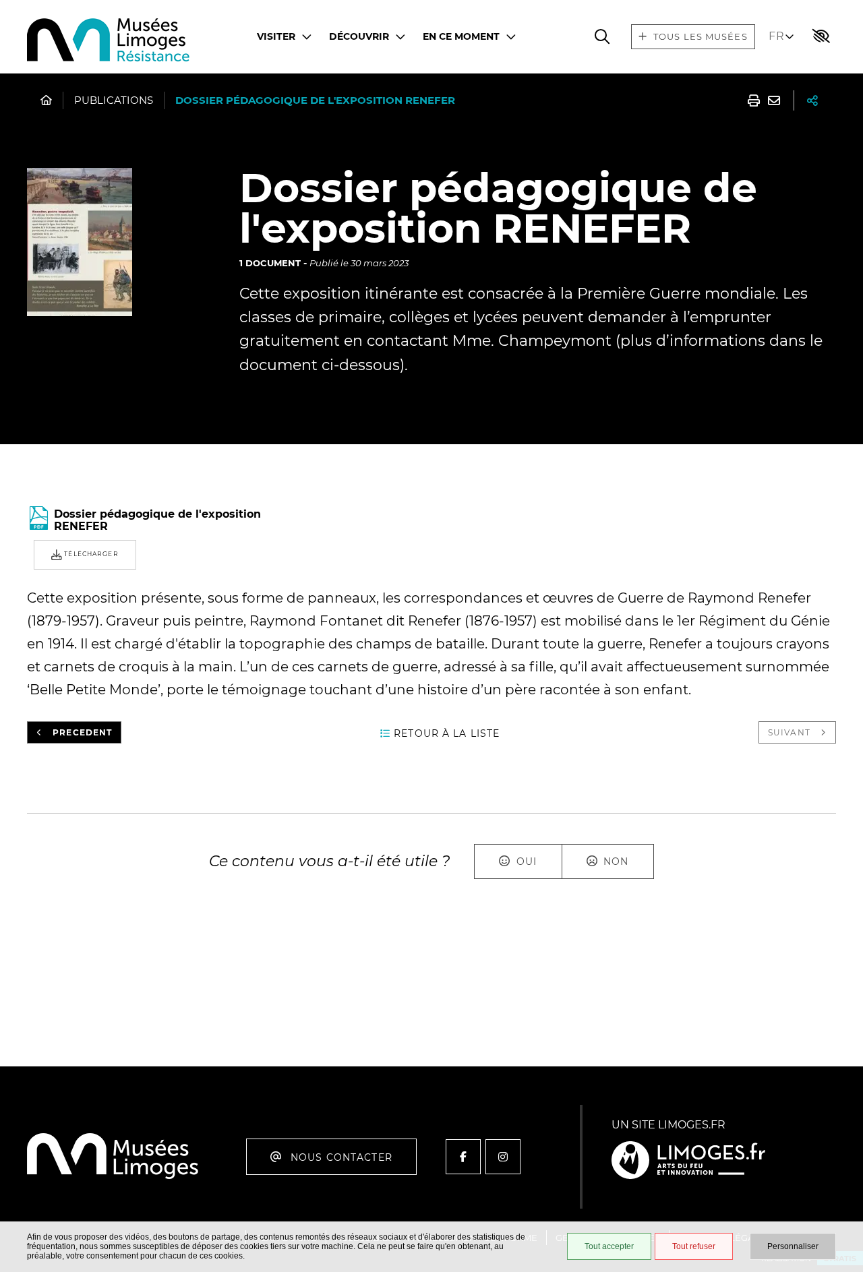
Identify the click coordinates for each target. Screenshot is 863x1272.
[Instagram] (502, 1156)
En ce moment (461, 36)
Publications (113, 100)
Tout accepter (609, 1246)
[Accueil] (108, 41)
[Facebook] (463, 1156)
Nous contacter (341, 1157)
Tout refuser (693, 1246)
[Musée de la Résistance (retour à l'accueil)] (113, 1176)
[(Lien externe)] (688, 1161)
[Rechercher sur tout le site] (602, 36)
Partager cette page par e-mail (774, 100)
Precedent (82, 732)
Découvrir (359, 36)
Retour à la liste (447, 733)
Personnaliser (793, 1246)
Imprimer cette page (754, 100)
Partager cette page (812, 100)
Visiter (276, 36)
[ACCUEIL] (46, 100)
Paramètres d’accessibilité (821, 36)
